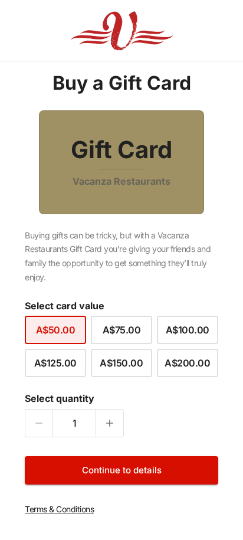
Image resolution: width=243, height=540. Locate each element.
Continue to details (122, 470)
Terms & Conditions (59, 509)
